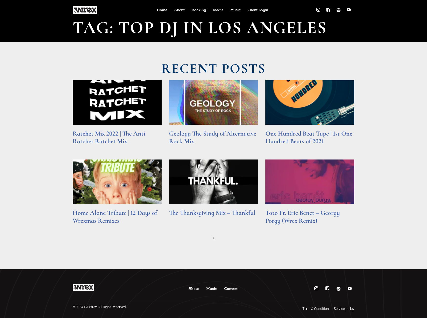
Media (218, 10)
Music (235, 10)
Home (162, 10)
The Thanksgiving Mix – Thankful (212, 213)
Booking (199, 10)
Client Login (258, 10)
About (179, 10)
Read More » (82, 148)
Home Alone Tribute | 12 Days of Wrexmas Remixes (115, 216)
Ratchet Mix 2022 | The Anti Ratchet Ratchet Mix (109, 137)
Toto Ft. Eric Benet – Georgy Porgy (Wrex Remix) (302, 216)
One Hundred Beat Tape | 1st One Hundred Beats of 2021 (308, 137)
